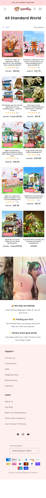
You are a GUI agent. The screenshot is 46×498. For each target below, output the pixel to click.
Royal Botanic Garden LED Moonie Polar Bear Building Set (33, 241)
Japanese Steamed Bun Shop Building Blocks (34, 197)
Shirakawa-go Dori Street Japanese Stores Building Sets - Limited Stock (12, 107)
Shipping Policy (12, 375)
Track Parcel (10, 363)
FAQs (7, 369)
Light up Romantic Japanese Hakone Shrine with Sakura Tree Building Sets (12, 153)
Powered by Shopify (30, 473)
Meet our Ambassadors (15, 412)
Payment (9, 386)
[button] (5, 9)
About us (9, 401)
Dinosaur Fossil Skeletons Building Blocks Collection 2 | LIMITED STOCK (33, 107)
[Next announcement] (41, 2)
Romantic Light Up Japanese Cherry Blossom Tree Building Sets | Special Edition (12, 62)
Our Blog (9, 407)
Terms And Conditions (15, 418)
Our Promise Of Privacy (15, 424)
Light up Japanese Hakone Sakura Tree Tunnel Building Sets (12, 197)
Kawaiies (18, 473)
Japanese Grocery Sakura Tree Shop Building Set (12, 241)
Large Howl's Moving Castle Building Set (34, 151)
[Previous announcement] (4, 2)
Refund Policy (11, 380)
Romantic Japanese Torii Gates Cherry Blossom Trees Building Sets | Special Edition (33, 62)
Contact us (10, 358)
